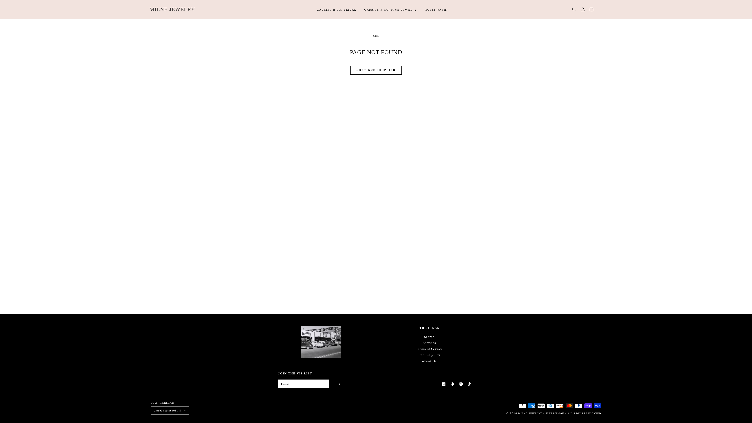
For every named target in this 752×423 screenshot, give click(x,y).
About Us (429, 361)
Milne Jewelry (530, 413)
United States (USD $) (167, 410)
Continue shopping (376, 69)
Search (429, 336)
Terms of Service (429, 349)
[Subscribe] (339, 384)
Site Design (555, 413)
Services (429, 343)
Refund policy (429, 355)
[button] (574, 9)
